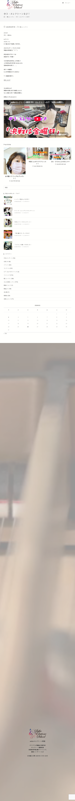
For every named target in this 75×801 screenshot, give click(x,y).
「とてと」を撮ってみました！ (22, 244)
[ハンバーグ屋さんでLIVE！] (8, 200)
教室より (6, 288)
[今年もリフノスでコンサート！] (8, 223)
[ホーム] (4, 17)
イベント (6, 265)
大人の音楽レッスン (9, 282)
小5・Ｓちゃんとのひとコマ (60, 161)
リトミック (7, 275)
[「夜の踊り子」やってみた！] (8, 234)
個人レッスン (24, 27)
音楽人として (7, 299)
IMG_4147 (7, 80)
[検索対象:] (37, 187)
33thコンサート (8, 258)
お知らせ (6, 261)
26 (28, 326)
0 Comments (25, 201)
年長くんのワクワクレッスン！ (37, 162)
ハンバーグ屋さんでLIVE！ (22, 199)
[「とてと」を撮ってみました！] (8, 245)
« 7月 (5, 333)
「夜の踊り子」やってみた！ (22, 233)
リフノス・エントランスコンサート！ (24, 210)
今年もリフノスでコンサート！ (22, 222)
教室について (7, 285)
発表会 (5, 295)
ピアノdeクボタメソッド (10, 271)
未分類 (5, 292)
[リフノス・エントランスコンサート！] (8, 211)
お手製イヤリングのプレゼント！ (14, 177)
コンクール (7, 268)
